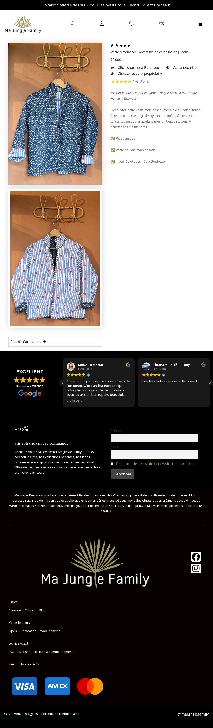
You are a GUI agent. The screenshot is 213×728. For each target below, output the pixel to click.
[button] (210, 383)
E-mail (115, 447)
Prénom (117, 430)
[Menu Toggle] (200, 24)
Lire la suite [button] (75, 401)
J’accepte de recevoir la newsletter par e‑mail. (156, 463)
